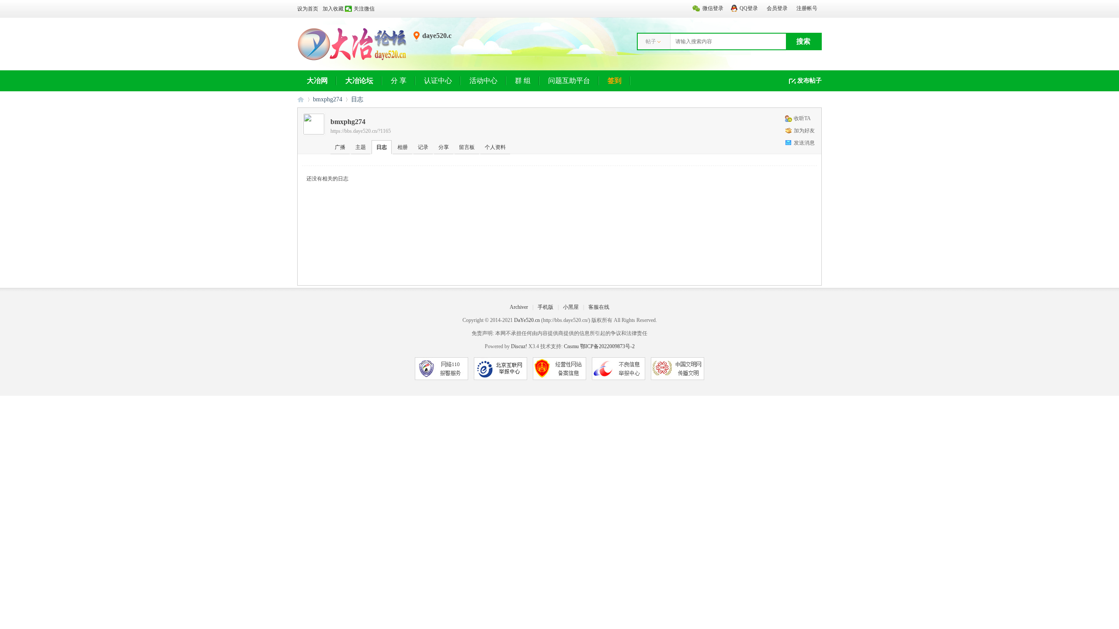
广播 (340, 147)
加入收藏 (333, 9)
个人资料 (495, 147)
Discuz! (519, 346)
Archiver (519, 307)
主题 (360, 147)
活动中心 (483, 80)
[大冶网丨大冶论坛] (352, 60)
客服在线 (598, 307)
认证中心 (438, 80)
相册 (402, 147)
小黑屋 (571, 307)
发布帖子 (809, 80)
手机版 (545, 307)
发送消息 (804, 143)
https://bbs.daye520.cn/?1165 (360, 131)
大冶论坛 (359, 80)
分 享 (399, 80)
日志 (357, 99)
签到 (615, 80)
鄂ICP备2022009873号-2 (607, 346)
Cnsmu (572, 346)
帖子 (651, 41)
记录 (423, 147)
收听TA (802, 118)
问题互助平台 (569, 80)
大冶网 (317, 80)
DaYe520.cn (527, 320)
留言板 (467, 147)
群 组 (523, 80)
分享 (443, 147)
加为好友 (804, 131)
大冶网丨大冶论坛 (300, 99)
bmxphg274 (327, 99)
